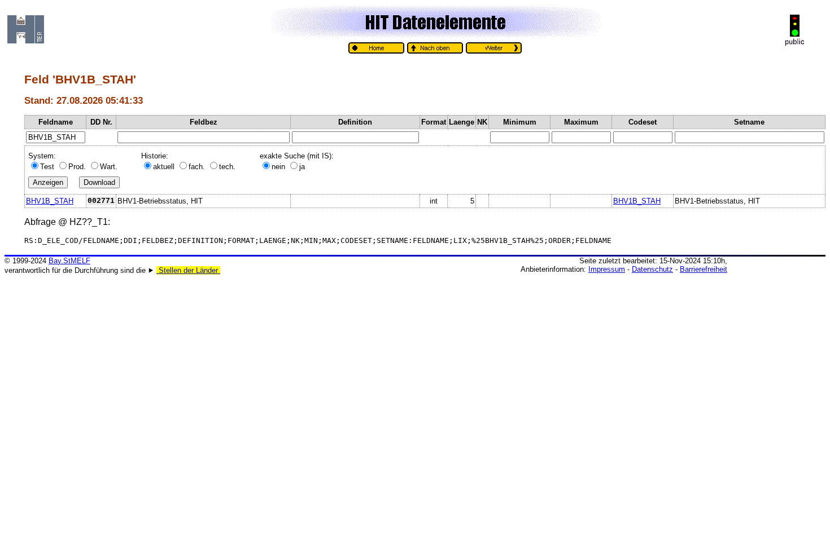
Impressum (606, 269)
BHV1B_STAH (49, 201)
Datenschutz (652, 269)
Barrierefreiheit (703, 269)
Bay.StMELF (69, 261)
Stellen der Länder (188, 270)
